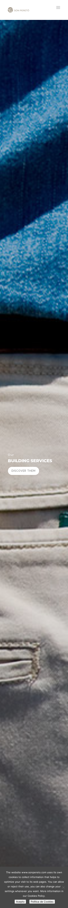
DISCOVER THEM (24, 470)
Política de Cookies (42, 901)
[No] (63, 887)
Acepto (20, 901)
